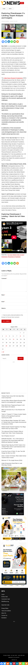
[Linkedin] (8, 41)
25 (6, 346)
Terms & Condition (6, 610)
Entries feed (4, 596)
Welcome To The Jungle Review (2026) (11, 460)
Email (3, 301)
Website (3, 308)
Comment (4, 278)
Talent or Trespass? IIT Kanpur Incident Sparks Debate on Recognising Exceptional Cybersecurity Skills (13, 416)
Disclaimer (4, 617)
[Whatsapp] (11, 41)
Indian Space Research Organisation (13, 78)
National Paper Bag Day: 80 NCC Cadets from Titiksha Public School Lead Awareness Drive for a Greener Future (13, 446)
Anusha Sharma (5, 21)
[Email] (14, 41)
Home (4, 8)
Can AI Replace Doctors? (8, 436)
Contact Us (4, 615)
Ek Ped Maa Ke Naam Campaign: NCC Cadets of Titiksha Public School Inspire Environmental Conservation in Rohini (13, 422)
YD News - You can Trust (11, 655)
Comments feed (5, 599)
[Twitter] (6, 41)
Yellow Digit (17, 657)
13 (13, 339)
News (10, 8)
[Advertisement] (14, 377)
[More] (17, 41)
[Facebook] (3, 41)
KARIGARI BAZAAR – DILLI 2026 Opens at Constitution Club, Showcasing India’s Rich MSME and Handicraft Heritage (12, 440)
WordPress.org (5, 601)
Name (3, 295)
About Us (3, 613)
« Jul (2, 352)
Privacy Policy (4, 608)
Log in (2, 594)
